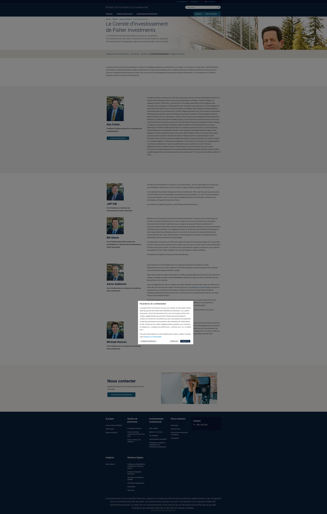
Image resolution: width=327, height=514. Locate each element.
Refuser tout (174, 341)
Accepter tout (185, 341)
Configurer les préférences (148, 341)
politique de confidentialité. (153, 337)
